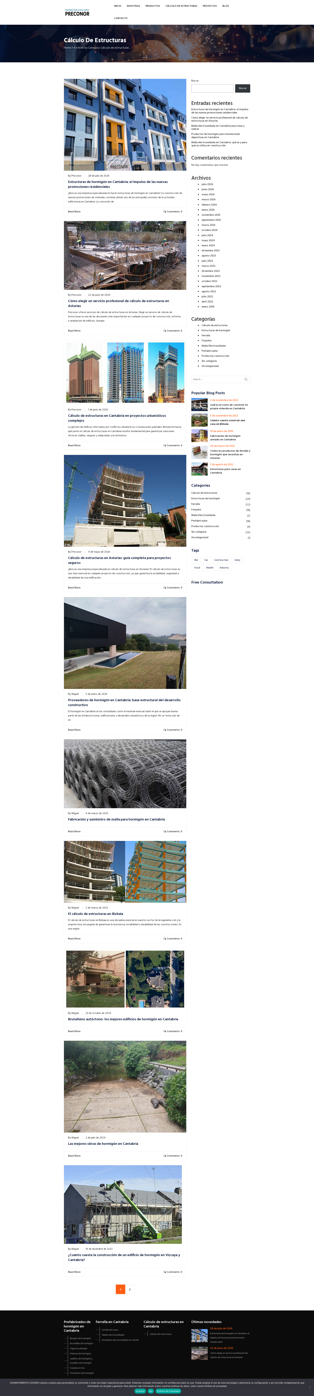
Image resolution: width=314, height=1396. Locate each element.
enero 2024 (208, 245)
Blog (225, 6)
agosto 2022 (209, 291)
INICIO (117, 6)
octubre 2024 (210, 230)
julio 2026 (207, 184)
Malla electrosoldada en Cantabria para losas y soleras (217, 127)
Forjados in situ (77, 1368)
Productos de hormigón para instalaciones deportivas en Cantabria (215, 135)
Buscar (195, 81)
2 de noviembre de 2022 (224, 400)
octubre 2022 (209, 281)
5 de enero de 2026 (96, 694)
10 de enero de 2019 (221, 431)
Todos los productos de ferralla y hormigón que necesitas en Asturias (230, 454)
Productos (153, 6)
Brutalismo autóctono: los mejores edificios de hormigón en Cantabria (123, 1019)
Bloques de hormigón (80, 1338)
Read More (74, 212)
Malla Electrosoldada (214, 346)
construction (221, 560)
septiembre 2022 (211, 286)
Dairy (237, 560)
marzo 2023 (208, 266)
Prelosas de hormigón (80, 1354)
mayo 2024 (208, 240)
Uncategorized (210, 366)
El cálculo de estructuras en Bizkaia (95, 914)
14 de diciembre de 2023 (99, 1249)
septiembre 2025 (211, 220)
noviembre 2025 (211, 215)
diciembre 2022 (211, 271)
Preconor (76, 176)
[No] (310, 1387)
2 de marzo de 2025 (97, 908)
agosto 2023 (209, 256)
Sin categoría (209, 361)
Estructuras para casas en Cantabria (225, 471)
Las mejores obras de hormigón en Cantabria (103, 1144)
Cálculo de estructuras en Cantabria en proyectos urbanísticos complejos (117, 418)
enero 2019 (208, 307)
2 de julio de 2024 (95, 1138)
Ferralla (206, 335)
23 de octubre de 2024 (98, 1013)
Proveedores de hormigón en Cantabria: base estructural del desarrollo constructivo (124, 703)
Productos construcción (215, 356)
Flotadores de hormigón (82, 1373)
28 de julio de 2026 (98, 176)
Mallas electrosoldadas (113, 1335)
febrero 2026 (209, 205)
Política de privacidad (168, 1391)
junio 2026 (208, 189)
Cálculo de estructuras (181, 6)
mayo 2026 (208, 194)
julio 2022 (207, 297)
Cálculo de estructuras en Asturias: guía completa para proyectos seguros (119, 561)
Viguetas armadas (78, 1349)
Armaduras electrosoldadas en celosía (120, 1340)
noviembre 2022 (211, 276)
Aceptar (140, 1391)
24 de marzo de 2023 (222, 446)
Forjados (206, 341)
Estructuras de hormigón (216, 330)
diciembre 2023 (211, 251)
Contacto (121, 18)
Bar (196, 560)
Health (209, 568)
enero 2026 (208, 210)
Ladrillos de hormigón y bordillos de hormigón (81, 1361)
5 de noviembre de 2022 (224, 416)
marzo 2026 (209, 200)
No (150, 1391)
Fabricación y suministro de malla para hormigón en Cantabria (116, 819)
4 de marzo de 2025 (97, 813)
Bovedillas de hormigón (81, 1343)
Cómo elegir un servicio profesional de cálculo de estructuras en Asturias (118, 304)
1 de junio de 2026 (98, 410)
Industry (224, 568)
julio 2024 (207, 235)
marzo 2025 (208, 225)
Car (206, 560)
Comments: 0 (174, 212)
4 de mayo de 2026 (99, 552)
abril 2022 (207, 302)
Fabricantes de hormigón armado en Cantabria (225, 438)
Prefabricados (210, 351)
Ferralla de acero (110, 1330)
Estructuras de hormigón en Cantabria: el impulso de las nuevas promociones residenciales (118, 184)
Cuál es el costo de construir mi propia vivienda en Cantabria (229, 407)
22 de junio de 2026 (99, 295)
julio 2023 (207, 261)
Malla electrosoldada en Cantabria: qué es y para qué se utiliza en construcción (219, 144)
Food (197, 568)
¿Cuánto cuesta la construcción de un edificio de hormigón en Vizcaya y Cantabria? (124, 1258)
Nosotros (133, 6)
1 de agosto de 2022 (221, 464)
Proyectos (210, 6)
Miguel (75, 694)
